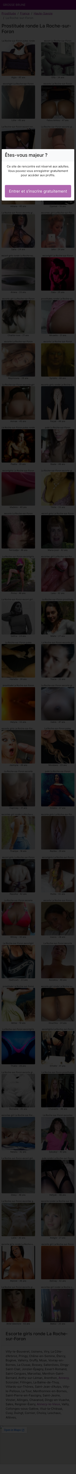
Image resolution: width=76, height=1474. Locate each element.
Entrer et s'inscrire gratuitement (38, 191)
